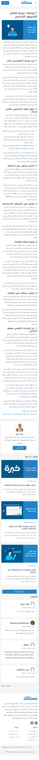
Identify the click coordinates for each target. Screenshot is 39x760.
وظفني (18, 447)
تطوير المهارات (32, 481)
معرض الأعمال (13, 737)
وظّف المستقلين (31, 734)
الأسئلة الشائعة (22, 747)
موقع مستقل (32, 731)
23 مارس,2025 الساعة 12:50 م (28, 627)
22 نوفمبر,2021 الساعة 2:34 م (28, 648)
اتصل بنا (29, 747)
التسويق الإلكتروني (17, 414)
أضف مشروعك (13, 731)
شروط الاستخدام (14, 747)
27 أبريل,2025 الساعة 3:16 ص (28, 608)
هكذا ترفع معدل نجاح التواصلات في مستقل (22, 571)
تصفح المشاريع (31, 740)
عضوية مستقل (19, 152)
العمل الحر (26, 414)
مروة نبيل (19, 434)
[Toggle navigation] (35, 3)
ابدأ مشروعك (5, 3)
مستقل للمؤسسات (12, 734)
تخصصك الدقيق (32, 67)
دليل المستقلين (32, 566)
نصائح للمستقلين (6, 414)
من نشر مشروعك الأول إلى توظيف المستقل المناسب (22, 527)
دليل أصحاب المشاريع (30, 522)
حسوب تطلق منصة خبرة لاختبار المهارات (20, 485)
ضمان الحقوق (5, 747)
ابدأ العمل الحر (32, 737)
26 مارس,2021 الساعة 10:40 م (28, 673)
